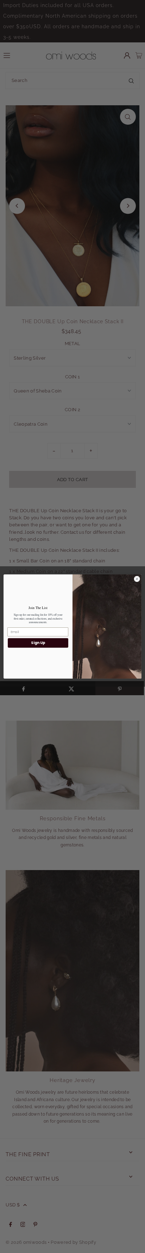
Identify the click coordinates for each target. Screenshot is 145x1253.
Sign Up (38, 642)
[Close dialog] (137, 579)
